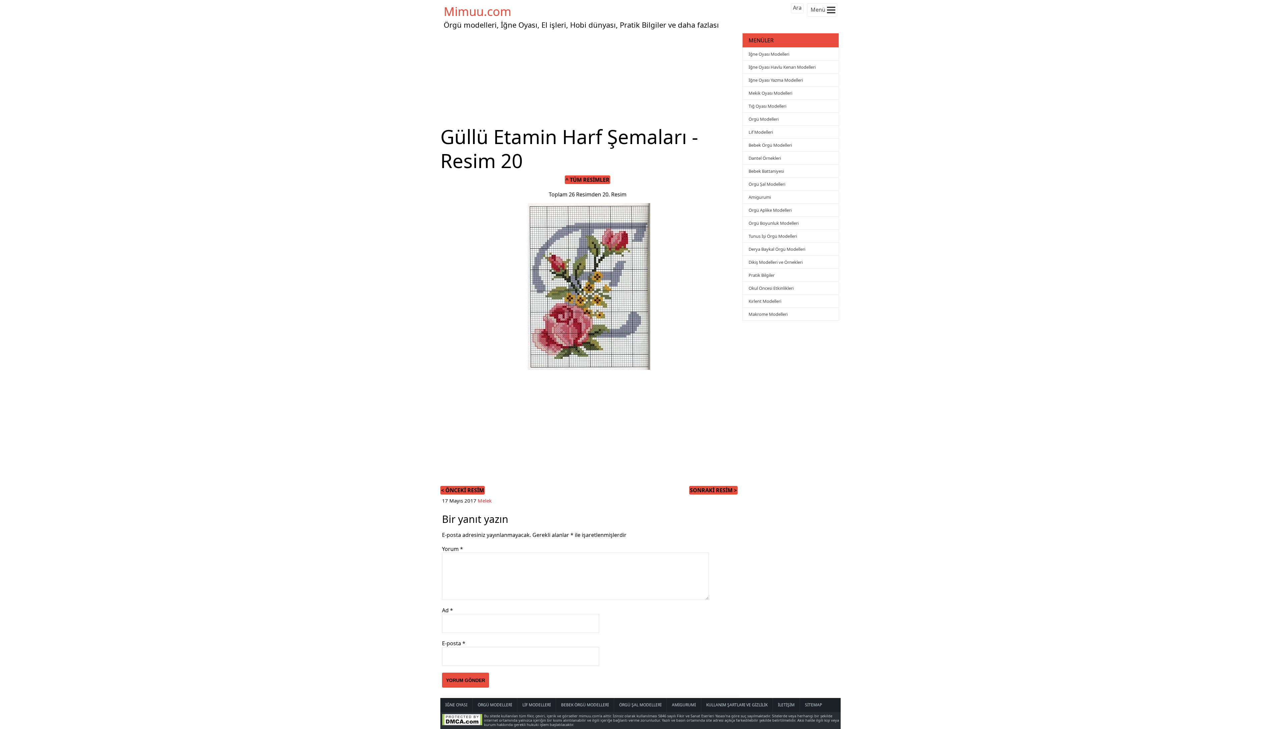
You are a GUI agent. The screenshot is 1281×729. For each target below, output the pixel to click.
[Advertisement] (590, 78)
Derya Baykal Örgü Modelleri (777, 249)
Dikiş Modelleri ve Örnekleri (776, 262)
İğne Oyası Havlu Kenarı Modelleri (782, 67)
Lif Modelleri (761, 132)
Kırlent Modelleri (765, 301)
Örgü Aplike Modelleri (770, 210)
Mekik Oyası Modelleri (770, 93)
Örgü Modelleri (764, 119)
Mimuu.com (477, 11)
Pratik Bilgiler (762, 275)
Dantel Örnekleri (765, 158)
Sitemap (813, 705)
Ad (447, 610)
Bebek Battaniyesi (766, 171)
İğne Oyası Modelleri (769, 54)
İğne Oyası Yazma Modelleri (776, 80)
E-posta (453, 643)
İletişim (786, 705)
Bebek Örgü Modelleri (770, 145)
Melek (485, 500)
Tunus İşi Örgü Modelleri (773, 236)
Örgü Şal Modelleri (767, 184)
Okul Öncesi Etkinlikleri (771, 288)
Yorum (452, 549)
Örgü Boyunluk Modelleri (774, 223)
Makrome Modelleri (768, 314)
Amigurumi (760, 197)
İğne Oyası (456, 705)
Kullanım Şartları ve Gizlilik (737, 705)
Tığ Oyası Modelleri (767, 106)
